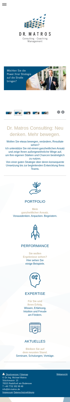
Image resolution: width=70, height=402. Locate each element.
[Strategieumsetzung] (35, 87)
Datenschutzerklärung (24, 392)
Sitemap (24, 374)
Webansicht (62, 374)
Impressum (7, 392)
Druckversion (12, 374)
